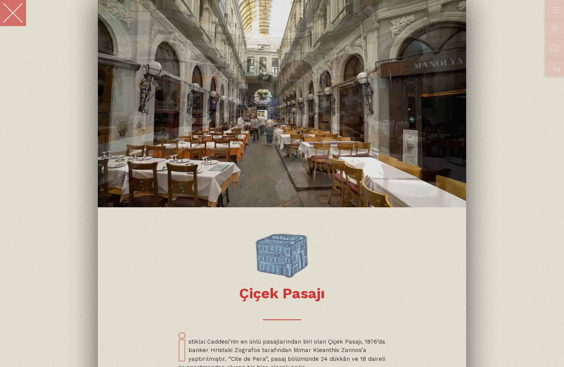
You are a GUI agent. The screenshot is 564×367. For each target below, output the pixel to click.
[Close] (13, 13)
